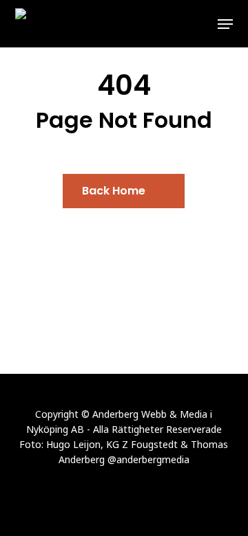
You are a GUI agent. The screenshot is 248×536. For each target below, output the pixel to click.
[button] (225, 24)
